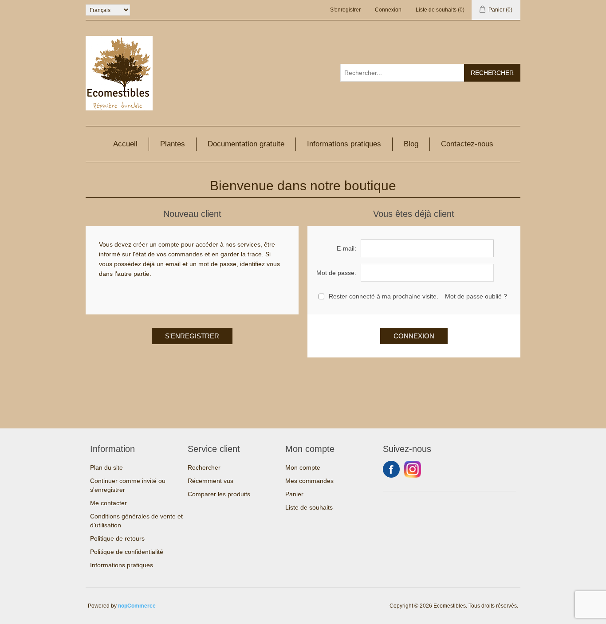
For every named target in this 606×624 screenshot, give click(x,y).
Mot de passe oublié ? (476, 296)
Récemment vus (210, 480)
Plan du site (106, 467)
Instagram (412, 469)
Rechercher (204, 467)
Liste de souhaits (309, 507)
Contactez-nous (467, 144)
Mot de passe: (336, 272)
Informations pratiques (344, 144)
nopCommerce (137, 606)
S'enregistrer (345, 10)
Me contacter (108, 502)
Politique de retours (117, 538)
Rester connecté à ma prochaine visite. (383, 296)
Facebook (391, 469)
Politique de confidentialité (126, 551)
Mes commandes (309, 480)
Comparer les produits (219, 494)
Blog (411, 144)
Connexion (388, 10)
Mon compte (302, 467)
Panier (294, 494)
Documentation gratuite (246, 144)
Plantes (172, 144)
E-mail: (346, 248)
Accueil (125, 144)
